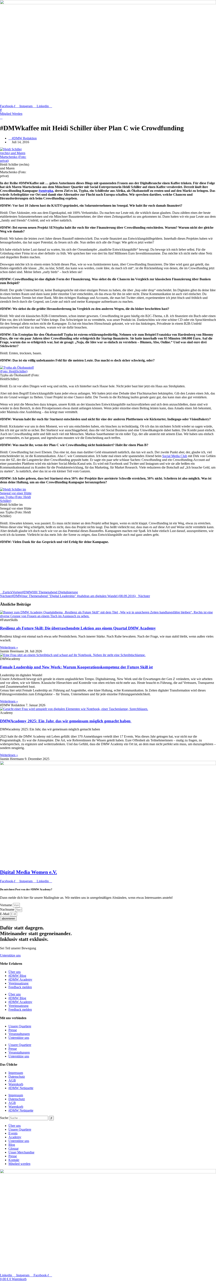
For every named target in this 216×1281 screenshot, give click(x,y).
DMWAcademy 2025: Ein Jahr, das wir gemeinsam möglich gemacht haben (66, 721)
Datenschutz (16, 1076)
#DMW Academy (20, 979)
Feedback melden (20, 987)
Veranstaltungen (19, 1034)
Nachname (7, 909)
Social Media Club (174, 456)
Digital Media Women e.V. (28, 872)
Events (13, 1133)
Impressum (15, 1073)
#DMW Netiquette (20, 1088)
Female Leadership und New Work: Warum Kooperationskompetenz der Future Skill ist (76, 667)
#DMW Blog (17, 975)
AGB (12, 1080)
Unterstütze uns (18, 1037)
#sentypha (46, 190)
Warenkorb (15, 1084)
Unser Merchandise (21, 1152)
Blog (11, 1144)
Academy (14, 1137)
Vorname (6, 905)
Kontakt (13, 1160)
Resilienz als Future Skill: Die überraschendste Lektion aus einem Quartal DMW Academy (78, 628)
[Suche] (51, 1118)
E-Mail (5, 914)
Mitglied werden (19, 1164)
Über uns (14, 972)
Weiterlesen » (9, 647)
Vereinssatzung (18, 983)
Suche (4, 1118)
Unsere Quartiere (19, 1026)
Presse (12, 1030)
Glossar (13, 1148)
